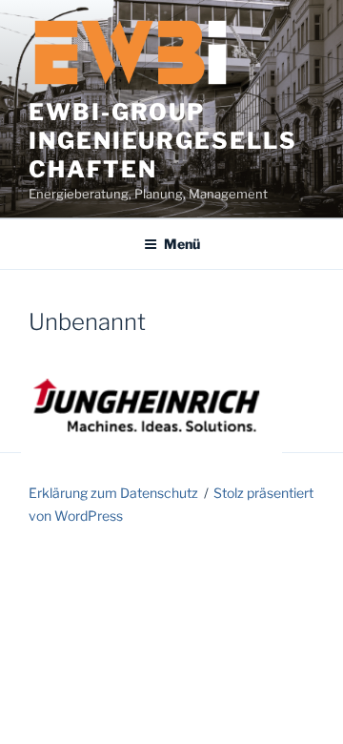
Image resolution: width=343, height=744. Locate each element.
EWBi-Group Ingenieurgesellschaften (163, 140)
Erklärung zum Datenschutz (113, 493)
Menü (182, 244)
